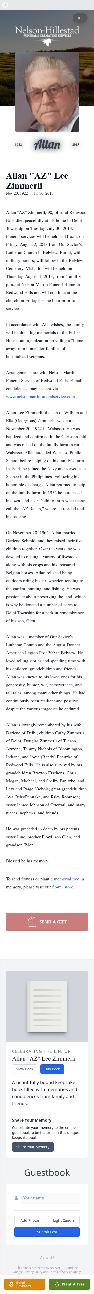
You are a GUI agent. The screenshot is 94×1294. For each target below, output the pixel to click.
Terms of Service (60, 1272)
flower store (62, 887)
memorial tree (66, 879)
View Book (24, 1069)
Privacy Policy (33, 1272)
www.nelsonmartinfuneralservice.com (41, 396)
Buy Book (52, 1069)
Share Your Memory (32, 1146)
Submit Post (47, 1231)
